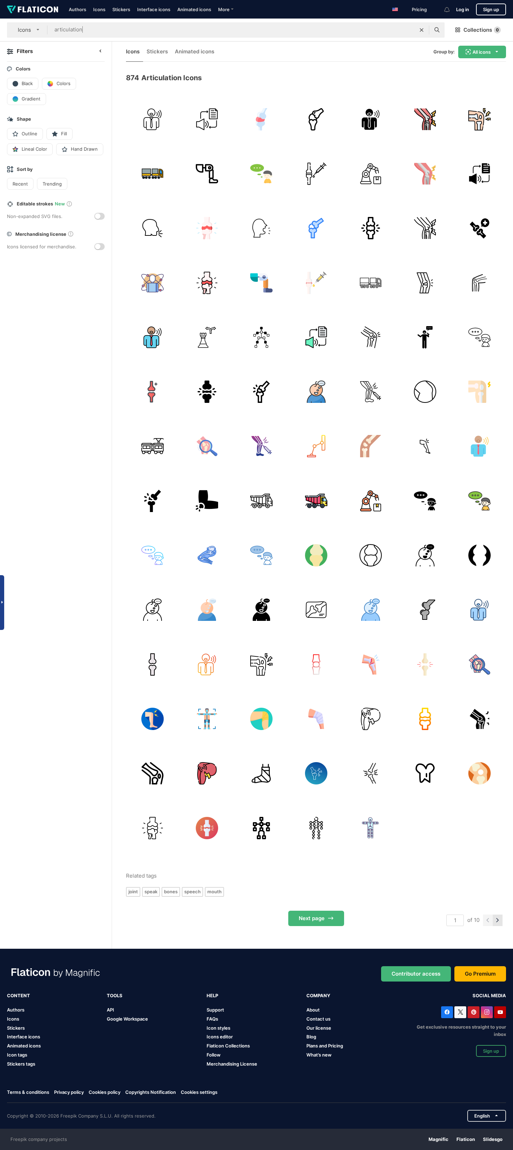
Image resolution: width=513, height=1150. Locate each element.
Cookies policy (104, 1092)
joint (133, 891)
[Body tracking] (262, 337)
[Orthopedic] (425, 773)
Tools (114, 995)
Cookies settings (199, 1092)
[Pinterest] (473, 1012)
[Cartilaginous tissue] (262, 392)
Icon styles (218, 1028)
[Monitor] (316, 446)
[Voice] (262, 228)
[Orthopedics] (480, 283)
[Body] (152, 283)
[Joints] (425, 664)
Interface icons (153, 9)
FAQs (212, 1019)
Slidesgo (493, 1139)
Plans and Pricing (324, 1045)
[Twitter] (460, 1012)
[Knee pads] (316, 719)
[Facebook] (447, 1012)
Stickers (121, 9)
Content (18, 995)
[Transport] (370, 283)
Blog (311, 1036)
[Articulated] (370, 174)
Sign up (491, 9)
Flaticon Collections (228, 1045)
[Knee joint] (370, 664)
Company (318, 995)
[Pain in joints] (480, 119)
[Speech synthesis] (207, 119)
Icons (99, 9)
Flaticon (465, 1139)
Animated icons (194, 9)
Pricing (419, 9)
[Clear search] (421, 30)
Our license (318, 1028)
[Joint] (262, 119)
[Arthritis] (370, 392)
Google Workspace (127, 1019)
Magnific (438, 1139)
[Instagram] (487, 1012)
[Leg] (425, 283)
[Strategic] (207, 337)
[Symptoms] (425, 119)
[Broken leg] (262, 773)
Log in (462, 9)
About (313, 1010)
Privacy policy (69, 1092)
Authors (77, 9)
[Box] (152, 174)
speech (192, 891)
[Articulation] (152, 119)
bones (171, 891)
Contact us (318, 1019)
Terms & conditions (28, 1092)
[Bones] (316, 174)
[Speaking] (425, 337)
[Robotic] (207, 174)
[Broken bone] (370, 337)
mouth (214, 891)
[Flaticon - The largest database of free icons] (32, 9)
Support (215, 1010)
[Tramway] (152, 446)
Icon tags (17, 1055)
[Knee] (425, 392)
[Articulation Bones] (316, 119)
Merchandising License (232, 1064)
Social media (489, 995)
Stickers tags (21, 1064)
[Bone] (316, 664)
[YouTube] (500, 1012)
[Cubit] (207, 501)
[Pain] (370, 719)
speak (150, 891)
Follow (214, 1055)
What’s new (319, 1055)
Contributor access (416, 973)
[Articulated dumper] (262, 501)
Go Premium (480, 973)
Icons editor (220, 1036)
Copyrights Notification (150, 1092)
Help (212, 995)
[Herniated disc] (207, 228)
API (110, 1010)
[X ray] (316, 610)
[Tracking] (207, 719)
